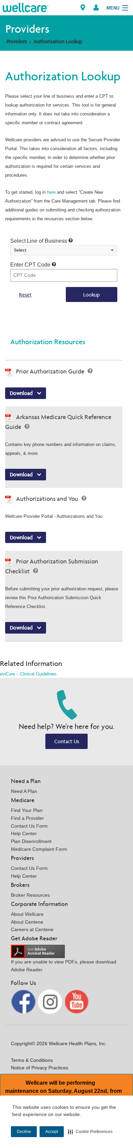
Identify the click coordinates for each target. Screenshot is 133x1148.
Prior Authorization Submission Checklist (51, 566)
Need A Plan (24, 791)
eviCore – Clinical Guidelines (28, 673)
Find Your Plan (27, 810)
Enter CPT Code (31, 265)
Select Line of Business (39, 241)
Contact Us (66, 741)
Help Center (24, 833)
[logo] (25, 7)
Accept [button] (51, 1131)
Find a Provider (27, 818)
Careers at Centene (32, 929)
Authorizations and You (47, 499)
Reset (25, 294)
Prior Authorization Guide (51, 371)
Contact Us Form (29, 826)
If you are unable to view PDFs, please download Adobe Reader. (63, 965)
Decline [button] (24, 1131)
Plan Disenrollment (31, 841)
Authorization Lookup (58, 41)
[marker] (82, 7)
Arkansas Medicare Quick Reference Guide (58, 422)
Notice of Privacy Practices (39, 1067)
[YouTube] (76, 1001)
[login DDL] (96, 7)
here (51, 192)
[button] (90, 1131)
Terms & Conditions (32, 1060)
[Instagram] (51, 1001)
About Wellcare (27, 914)
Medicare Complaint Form (39, 849)
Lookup (91, 294)
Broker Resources (30, 895)
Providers (16, 41)
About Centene (27, 922)
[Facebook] (24, 1001)
